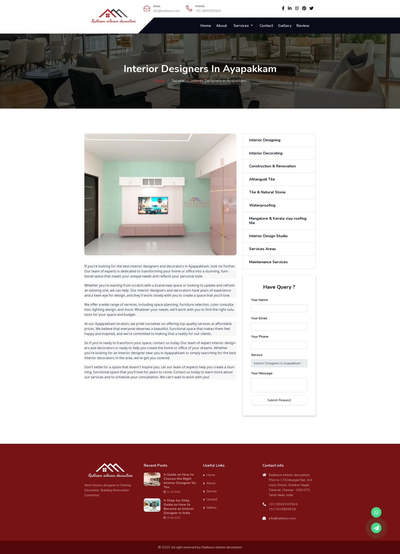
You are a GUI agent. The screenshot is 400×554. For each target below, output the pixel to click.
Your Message (261, 373)
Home (205, 25)
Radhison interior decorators (221, 547)
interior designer (131, 353)
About (221, 25)
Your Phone (259, 336)
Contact (266, 25)
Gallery (284, 25)
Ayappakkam (199, 266)
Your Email (259, 318)
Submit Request (279, 400)
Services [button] (242, 25)
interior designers (144, 266)
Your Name (259, 300)
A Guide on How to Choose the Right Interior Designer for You (180, 480)
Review (302, 25)
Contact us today (186, 372)
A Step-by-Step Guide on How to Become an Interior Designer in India (179, 506)
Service (178, 80)
